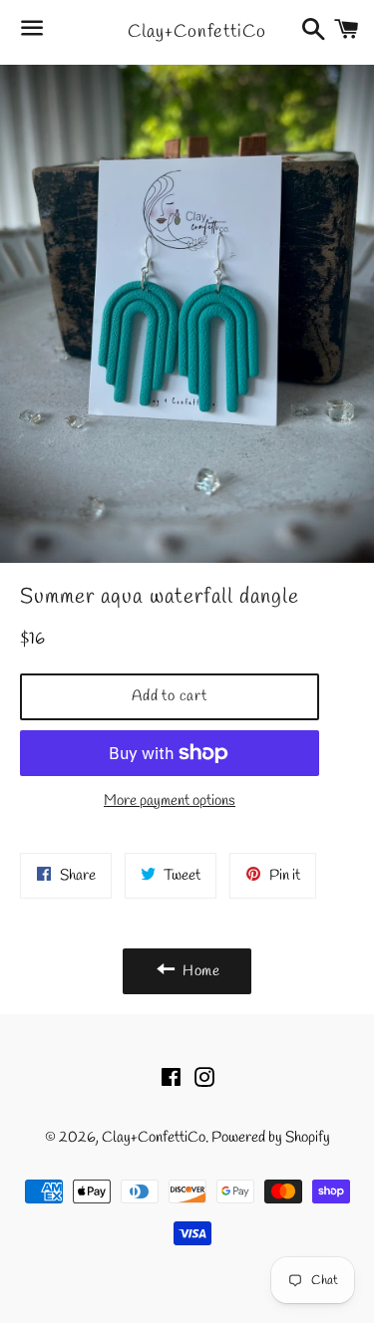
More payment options (169, 801)
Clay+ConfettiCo (186, 32)
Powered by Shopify (270, 1138)
